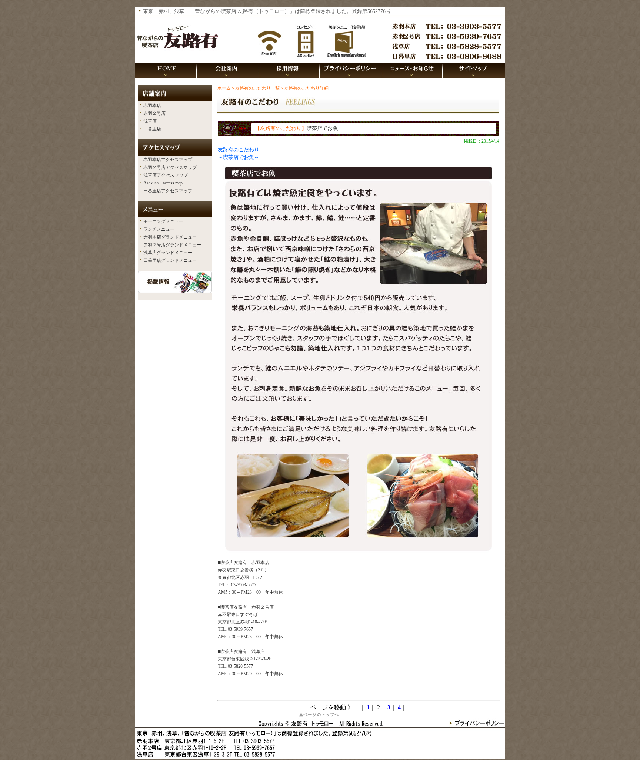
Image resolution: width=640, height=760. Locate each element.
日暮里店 (152, 128)
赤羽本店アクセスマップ (167, 159)
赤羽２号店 (154, 113)
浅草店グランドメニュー (167, 252)
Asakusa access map (163, 183)
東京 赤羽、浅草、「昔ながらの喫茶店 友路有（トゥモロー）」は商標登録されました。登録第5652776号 (267, 11)
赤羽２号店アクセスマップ (170, 167)
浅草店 (150, 121)
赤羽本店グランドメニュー (170, 237)
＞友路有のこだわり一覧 (255, 88)
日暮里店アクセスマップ (167, 190)
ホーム (224, 88)
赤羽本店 (152, 105)
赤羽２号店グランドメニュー (172, 244)
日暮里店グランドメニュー (170, 260)
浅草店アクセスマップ (165, 175)
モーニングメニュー (163, 221)
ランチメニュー (158, 229)
